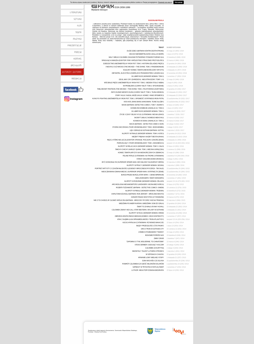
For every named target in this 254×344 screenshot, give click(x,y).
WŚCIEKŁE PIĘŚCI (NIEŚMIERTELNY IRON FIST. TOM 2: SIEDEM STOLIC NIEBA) (134, 83)
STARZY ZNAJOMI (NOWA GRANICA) (150, 159)
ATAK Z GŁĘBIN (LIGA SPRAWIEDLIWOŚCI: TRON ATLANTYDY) (140, 219)
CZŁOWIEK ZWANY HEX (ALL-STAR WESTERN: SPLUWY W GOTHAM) (138, 210)
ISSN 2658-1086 (122, 7)
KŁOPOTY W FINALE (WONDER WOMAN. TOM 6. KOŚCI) (143, 133)
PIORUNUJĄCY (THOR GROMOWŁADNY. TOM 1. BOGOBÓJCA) (140, 143)
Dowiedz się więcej (165, 2)
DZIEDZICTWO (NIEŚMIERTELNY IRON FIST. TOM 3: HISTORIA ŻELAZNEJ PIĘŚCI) (133, 64)
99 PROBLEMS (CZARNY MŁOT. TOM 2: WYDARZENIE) (143, 86)
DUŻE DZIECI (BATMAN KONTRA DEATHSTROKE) (145, 51)
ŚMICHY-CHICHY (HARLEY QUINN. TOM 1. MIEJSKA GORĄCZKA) (139, 149)
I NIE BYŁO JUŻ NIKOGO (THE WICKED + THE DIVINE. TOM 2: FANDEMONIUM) (135, 67)
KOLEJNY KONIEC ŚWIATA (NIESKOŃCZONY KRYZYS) (143, 70)
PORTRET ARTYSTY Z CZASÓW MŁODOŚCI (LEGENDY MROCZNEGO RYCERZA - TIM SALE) (129, 168)
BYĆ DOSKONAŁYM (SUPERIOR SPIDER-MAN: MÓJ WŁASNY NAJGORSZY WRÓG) (133, 162)
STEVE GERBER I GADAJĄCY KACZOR (149, 245)
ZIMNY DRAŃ (159, 238)
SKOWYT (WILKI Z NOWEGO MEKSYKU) (149, 118)
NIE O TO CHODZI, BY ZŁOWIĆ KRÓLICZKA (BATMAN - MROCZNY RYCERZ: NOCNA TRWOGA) (129, 200)
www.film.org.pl (123, 37)
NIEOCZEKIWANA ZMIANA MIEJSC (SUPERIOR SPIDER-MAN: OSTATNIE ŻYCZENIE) (132, 172)
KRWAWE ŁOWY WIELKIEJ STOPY (151, 257)
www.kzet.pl (134, 37)
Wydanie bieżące (99, 10)
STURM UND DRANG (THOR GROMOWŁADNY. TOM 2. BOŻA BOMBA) (138, 127)
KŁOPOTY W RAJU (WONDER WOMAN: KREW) (146, 213)
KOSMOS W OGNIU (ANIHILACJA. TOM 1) (148, 121)
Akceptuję (178, 2)
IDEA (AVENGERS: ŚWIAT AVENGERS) (149, 178)
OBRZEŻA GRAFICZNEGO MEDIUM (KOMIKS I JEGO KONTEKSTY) (139, 216)
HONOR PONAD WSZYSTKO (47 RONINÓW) (147, 197)
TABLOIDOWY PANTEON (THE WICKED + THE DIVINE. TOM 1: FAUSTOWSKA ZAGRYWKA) (130, 89)
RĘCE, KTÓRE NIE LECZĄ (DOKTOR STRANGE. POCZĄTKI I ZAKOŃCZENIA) (135, 140)
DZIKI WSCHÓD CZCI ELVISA (153, 261)
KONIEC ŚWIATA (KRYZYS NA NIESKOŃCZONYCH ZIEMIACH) (141, 153)
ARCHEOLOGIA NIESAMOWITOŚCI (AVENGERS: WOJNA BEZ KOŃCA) (138, 184)
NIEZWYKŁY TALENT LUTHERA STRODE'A (148, 251)
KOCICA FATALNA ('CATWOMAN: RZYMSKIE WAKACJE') (143, 222)
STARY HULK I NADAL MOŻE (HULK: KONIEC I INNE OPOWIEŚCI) (139, 95)
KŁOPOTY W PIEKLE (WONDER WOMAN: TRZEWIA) (144, 191)
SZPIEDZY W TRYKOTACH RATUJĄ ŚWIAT (148, 267)
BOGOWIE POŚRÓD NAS (154, 235)
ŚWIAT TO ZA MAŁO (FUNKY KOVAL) (150, 207)
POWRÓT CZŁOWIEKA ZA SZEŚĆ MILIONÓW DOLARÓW (143, 264)
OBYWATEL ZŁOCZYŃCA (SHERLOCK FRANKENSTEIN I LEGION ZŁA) (138, 73)
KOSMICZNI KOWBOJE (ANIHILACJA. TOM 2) (147, 108)
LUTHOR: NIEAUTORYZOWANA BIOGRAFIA (147, 270)
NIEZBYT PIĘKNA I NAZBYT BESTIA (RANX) (148, 137)
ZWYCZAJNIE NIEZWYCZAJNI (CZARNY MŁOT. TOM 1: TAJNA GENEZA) (137, 92)
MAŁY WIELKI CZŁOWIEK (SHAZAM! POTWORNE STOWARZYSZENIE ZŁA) (136, 57)
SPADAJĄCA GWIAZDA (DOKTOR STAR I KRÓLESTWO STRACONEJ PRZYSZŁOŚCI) (133, 60)
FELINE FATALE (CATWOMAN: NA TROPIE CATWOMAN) (143, 156)
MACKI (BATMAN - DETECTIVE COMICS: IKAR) (146, 124)
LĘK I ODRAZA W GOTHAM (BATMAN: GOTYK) (147, 130)
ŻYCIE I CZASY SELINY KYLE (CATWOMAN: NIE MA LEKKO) (142, 114)
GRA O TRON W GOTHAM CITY (152, 229)
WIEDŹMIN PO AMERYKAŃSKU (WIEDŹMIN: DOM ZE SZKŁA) (141, 203)
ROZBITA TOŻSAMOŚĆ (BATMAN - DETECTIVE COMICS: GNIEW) (140, 187)
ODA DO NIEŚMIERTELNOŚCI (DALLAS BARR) (146, 54)
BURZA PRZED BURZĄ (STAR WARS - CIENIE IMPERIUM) (142, 175)
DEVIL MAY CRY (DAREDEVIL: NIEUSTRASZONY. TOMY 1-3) (141, 79)
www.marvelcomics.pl (117, 39)
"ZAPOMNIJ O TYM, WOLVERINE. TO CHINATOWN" (145, 242)
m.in (139, 29)
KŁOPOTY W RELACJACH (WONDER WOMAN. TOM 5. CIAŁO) (141, 146)
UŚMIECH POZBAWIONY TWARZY (151, 232)
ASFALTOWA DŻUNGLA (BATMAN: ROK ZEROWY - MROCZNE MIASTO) (137, 194)
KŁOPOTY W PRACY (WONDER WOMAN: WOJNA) (145, 165)
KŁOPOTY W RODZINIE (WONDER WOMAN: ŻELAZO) (144, 181)
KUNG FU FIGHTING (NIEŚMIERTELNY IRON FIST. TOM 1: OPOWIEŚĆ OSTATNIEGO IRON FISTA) (128, 98)
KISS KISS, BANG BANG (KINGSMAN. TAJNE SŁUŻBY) (144, 102)
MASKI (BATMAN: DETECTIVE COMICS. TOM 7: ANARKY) (143, 105)
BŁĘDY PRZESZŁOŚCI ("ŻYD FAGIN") (150, 226)
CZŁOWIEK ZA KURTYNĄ (154, 248)
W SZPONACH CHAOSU (155, 254)
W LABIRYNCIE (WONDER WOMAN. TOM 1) (147, 111)
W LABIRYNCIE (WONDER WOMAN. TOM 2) (147, 76)
